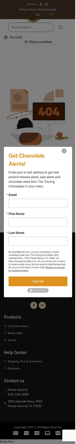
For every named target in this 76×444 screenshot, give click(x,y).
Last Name (16, 232)
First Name (17, 213)
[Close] (64, 151)
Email (13, 194)
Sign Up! (38, 281)
